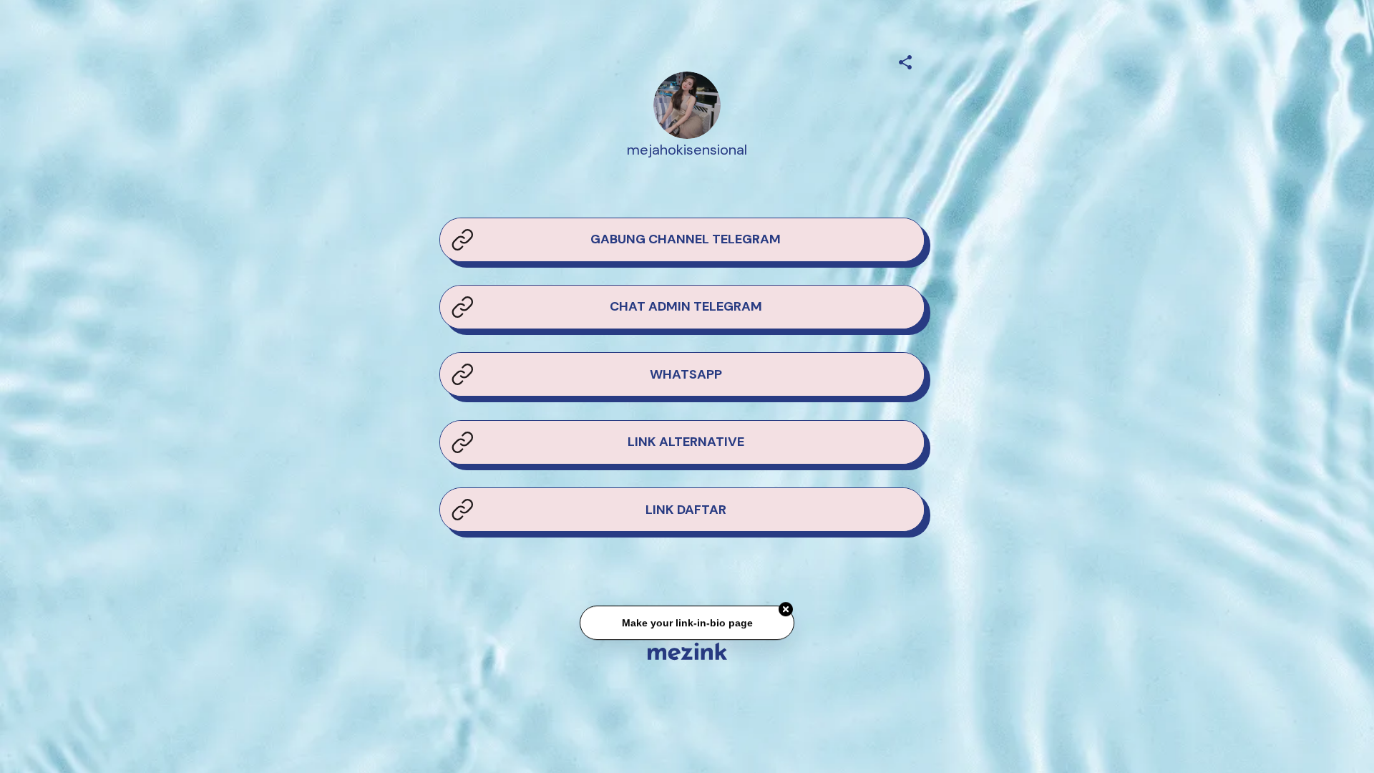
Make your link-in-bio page (686, 626)
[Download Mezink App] (687, 651)
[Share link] (905, 60)
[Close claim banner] (786, 613)
